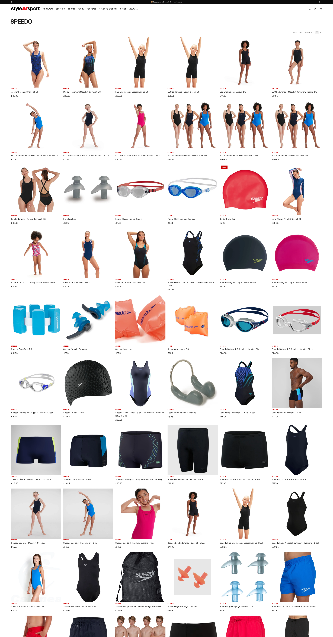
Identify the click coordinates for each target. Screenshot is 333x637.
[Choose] (57, 83)
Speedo (14, 89)
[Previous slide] (171, 253)
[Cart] (321, 9)
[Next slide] (214, 253)
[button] (308, 32)
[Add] (161, 210)
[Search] (309, 9)
